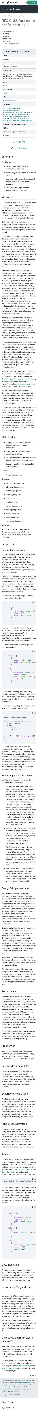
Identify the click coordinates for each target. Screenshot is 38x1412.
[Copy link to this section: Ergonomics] (17, 1046)
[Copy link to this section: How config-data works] (27, 550)
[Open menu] (3, 2)
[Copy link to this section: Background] (17, 544)
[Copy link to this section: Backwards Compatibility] (31, 1066)
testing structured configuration (20, 1170)
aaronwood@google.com (11, 108)
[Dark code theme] (32, 602)
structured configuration (26, 379)
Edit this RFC (19, 142)
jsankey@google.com (22, 116)
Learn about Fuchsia (11, 9)
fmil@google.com (24, 114)
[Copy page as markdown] (23, 25)
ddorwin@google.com (10, 114)
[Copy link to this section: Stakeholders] (18, 437)
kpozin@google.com (9, 118)
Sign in (32, 2)
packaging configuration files (24, 384)
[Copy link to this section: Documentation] (21, 1265)
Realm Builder (7, 1172)
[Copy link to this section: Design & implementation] (32, 888)
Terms (4, 1402)
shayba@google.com (10, 100)
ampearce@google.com (11, 112)
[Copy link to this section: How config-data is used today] (34, 775)
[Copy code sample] (35, 602)
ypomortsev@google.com (24, 120)
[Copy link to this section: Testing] (12, 1154)
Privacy (10, 1402)
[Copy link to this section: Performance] (18, 991)
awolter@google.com (26, 112)
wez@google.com (23, 118)
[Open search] (26, 2)
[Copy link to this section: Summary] (15, 157)
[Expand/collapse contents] (13, 31)
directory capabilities (9, 379)
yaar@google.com (9, 120)
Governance (21, 16)
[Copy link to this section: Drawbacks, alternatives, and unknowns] (15, 1341)
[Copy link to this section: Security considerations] (30, 1094)
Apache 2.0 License (8, 1387)
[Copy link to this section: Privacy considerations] (29, 1124)
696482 (5, 93)
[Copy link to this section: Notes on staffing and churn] (4, 1291)
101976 (5, 86)
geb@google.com (8, 116)
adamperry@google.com (11, 110)
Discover (12, 16)
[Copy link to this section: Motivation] (16, 197)
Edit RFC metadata (19, 148)
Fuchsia (4, 16)
